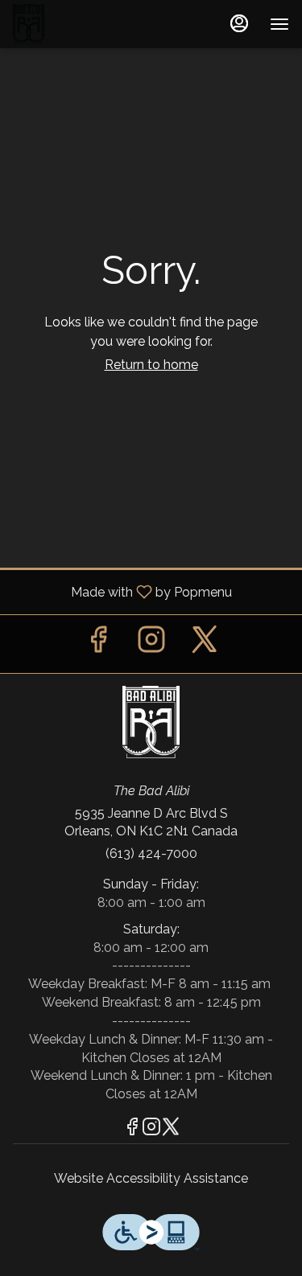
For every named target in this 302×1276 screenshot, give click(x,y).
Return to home (151, 364)
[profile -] (239, 23)
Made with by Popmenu (122, 591)
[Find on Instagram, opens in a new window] (151, 643)
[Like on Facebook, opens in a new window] (98, 643)
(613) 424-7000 (151, 853)
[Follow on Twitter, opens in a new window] (204, 643)
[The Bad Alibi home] (85, 24)
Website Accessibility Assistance (151, 1178)
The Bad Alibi (151, 722)
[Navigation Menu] (279, 24)
